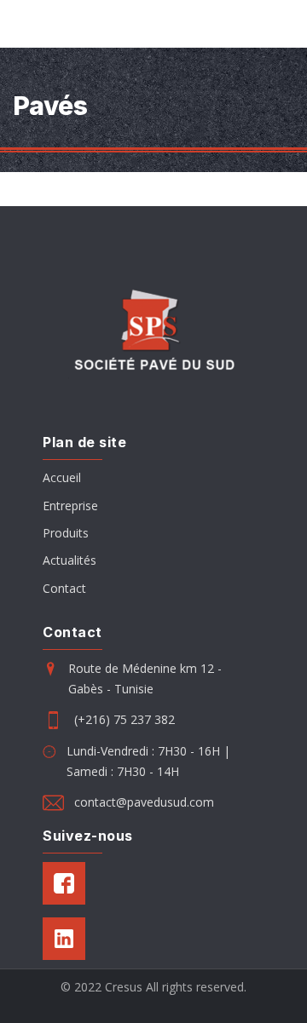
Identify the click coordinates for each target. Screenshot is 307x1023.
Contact (64, 588)
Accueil (62, 477)
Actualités (69, 560)
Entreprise (70, 505)
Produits (66, 533)
